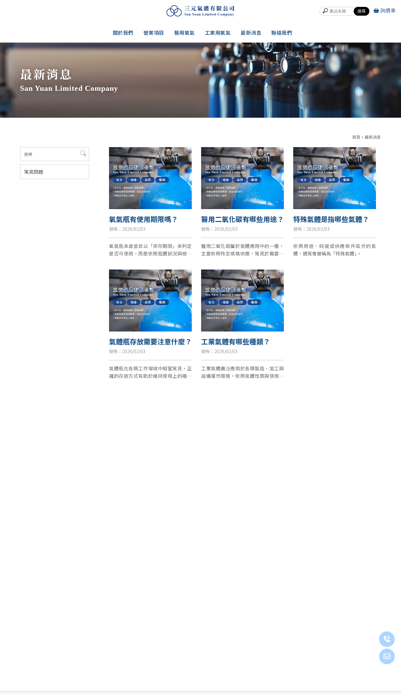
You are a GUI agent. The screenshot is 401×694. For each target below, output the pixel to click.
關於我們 (123, 32)
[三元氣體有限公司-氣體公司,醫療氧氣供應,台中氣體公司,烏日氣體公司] (200, 10)
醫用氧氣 (184, 32)
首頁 (356, 137)
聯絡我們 (281, 32)
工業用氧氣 (218, 32)
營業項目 (153, 32)
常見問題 (33, 171)
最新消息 (251, 32)
